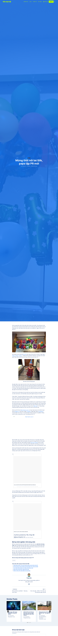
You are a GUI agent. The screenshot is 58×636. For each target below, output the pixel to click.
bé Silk (14, 560)
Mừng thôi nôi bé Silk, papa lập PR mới (21, 569)
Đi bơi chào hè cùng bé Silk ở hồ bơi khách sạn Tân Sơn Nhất (25, 566)
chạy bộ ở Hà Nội (34, 442)
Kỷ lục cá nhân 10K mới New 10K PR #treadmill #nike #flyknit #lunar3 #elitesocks (25, 484)
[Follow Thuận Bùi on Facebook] (29, 584)
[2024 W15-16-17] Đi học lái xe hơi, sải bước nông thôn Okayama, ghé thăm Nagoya (28, 613)
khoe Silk (25, 354)
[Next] (50, 611)
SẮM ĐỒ (51, 1)
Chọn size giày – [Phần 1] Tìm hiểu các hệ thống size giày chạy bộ (38, 591)
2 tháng (16, 355)
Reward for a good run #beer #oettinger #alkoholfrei (21, 531)
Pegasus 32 (17, 411)
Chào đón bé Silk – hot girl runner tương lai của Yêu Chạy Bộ (25, 565)
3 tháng (20, 355)
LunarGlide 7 (40, 411)
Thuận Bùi (29, 578)
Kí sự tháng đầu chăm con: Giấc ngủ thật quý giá (23, 567)
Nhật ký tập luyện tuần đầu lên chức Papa (21, 570)
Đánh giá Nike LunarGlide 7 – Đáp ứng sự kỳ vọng (19, 591)
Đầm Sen (35, 405)
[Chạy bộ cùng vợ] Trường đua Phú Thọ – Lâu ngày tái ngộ (44, 613)
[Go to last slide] (8, 611)
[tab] (27, 622)
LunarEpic (29, 411)
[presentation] (13, 605)
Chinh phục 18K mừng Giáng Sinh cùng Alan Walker (12, 613)
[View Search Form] (54, 1)
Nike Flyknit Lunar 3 (25, 410)
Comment (14, 633)
